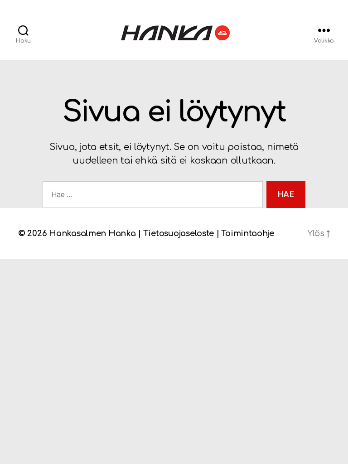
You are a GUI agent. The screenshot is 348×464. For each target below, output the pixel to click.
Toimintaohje (247, 233)
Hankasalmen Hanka (92, 233)
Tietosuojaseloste (178, 233)
